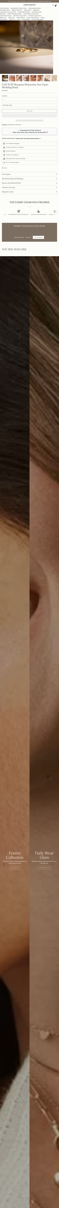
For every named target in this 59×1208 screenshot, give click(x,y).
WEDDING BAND (5, 10)
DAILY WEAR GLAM (5, 16)
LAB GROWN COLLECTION (8, 12)
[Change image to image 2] (12, 78)
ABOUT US (12, 19)
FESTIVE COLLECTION (20, 16)
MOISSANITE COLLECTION (19, 8)
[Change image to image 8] (54, 78)
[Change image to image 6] (40, 78)
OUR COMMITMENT (38, 19)
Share (5, 168)
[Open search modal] (53, 5)
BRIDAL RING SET (17, 10)
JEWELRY (3, 14)
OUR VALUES (26, 19)
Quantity (4, 96)
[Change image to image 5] (33, 78)
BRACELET (3, 17)
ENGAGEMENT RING (35, 8)
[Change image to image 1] (5, 78)
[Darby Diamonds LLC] (29, 5)
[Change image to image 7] (47, 78)
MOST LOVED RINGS (33, 17)
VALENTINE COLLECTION (30, 14)
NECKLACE (11, 17)
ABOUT (43, 17)
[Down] (56, 78)
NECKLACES (27, 10)
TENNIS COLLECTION (34, 16)
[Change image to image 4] (26, 78)
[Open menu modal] (2, 5)
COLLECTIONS (4, 8)
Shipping (4, 124)
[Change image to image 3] (19, 78)
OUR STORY (3, 19)
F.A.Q (18, 19)
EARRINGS (36, 10)
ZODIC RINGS (21, 17)
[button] (29, 115)
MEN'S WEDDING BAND (14, 14)
